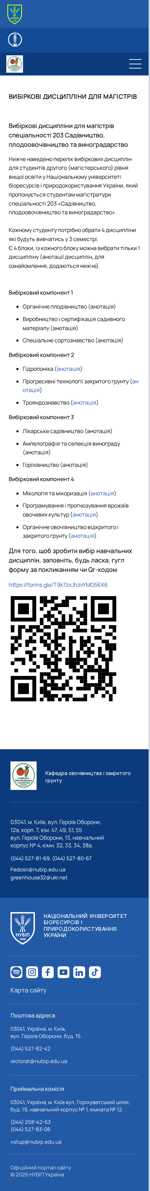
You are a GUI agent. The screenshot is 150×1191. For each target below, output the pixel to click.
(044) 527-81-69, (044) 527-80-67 (51, 858)
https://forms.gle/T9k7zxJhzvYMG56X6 (58, 585)
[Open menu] (135, 64)
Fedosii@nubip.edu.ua (37, 869)
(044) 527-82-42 (30, 1048)
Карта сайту (28, 990)
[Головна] (14, 14)
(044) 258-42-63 (30, 1122)
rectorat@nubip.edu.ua (38, 1061)
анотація (68, 369)
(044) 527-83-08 (30, 1129)
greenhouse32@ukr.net (39, 877)
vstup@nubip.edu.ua (35, 1141)
